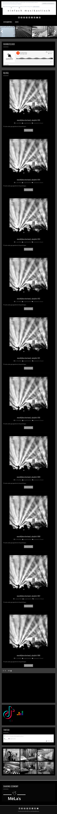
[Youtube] (27, 17)
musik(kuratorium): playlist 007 (28, 596)
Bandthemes (36, 811)
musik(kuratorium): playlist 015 (28, 120)
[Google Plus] (21, 17)
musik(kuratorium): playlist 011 (28, 358)
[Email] (37, 17)
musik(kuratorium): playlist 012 (28, 298)
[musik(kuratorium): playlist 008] (29, 514)
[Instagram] (29, 17)
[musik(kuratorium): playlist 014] (29, 157)
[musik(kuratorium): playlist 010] (29, 395)
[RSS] (34, 17)
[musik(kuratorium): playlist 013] (29, 217)
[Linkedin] (24, 17)
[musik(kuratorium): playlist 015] (29, 98)
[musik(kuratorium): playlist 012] (29, 276)
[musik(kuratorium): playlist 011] (29, 336)
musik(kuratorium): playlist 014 (28, 179)
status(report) (7, 22)
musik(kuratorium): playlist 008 (28, 536)
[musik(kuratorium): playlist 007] (29, 574)
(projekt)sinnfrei (27, 123)
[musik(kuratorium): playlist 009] (29, 455)
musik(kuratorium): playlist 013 (28, 239)
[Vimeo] (32, 17)
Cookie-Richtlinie (36, 6)
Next (54, 31)
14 (9, 670)
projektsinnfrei (13, 738)
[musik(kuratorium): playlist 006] (29, 633)
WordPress (27, 811)
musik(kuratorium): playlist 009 (28, 477)
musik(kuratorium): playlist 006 (28, 655)
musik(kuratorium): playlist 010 (28, 417)
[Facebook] (19, 17)
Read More (28, 130)
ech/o (16, 22)
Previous (2, 31)
